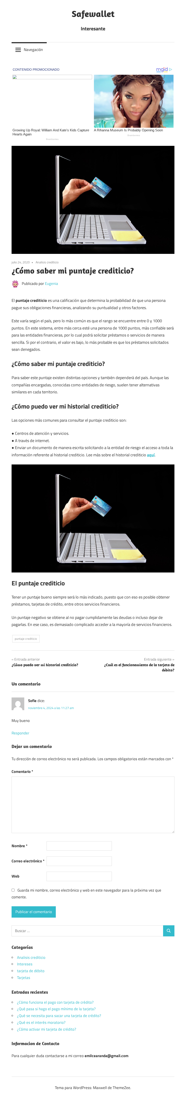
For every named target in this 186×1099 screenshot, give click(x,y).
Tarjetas (23, 978)
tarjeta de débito (30, 971)
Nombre (19, 846)
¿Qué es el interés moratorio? (41, 1022)
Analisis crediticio (47, 262)
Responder (20, 733)
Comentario (22, 771)
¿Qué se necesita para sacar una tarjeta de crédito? (59, 1016)
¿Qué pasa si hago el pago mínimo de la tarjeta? (56, 1009)
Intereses (24, 964)
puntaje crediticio (26, 638)
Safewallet (93, 13)
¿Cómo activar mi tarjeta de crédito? (46, 1029)
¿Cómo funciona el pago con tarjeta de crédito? (55, 1002)
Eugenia (51, 283)
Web (15, 876)
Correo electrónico (28, 861)
